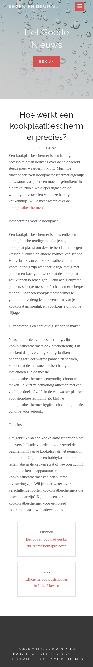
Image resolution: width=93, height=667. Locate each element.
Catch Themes (68, 659)
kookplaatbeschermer (25, 207)
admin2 (49, 148)
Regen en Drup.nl (34, 6)
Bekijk (49, 63)
